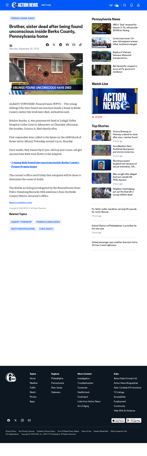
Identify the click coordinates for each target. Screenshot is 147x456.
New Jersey (56, 388)
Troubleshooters (85, 383)
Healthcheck (83, 392)
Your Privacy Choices (26, 431)
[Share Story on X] (54, 44)
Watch (33, 392)
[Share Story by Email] (73, 44)
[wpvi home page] (11, 377)
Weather (34, 383)
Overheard (83, 397)
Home (32, 378)
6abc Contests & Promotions (127, 388)
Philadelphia (57, 378)
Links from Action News (89, 401)
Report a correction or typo (20, 202)
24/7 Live (46, 4)
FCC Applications (12, 434)
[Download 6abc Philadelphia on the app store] (118, 420)
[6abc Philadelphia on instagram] (22, 420)
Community (119, 406)
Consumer (82, 388)
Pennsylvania (57, 383)
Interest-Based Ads (101, 431)
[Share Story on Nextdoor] (67, 44)
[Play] (115, 101)
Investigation (84, 378)
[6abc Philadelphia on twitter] (15, 420)
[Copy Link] (80, 44)
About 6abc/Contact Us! (125, 378)
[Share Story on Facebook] (47, 44)
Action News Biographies (126, 383)
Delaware (55, 392)
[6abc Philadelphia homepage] (24, 5)
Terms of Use (86, 431)
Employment (120, 401)
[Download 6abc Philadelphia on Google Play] (133, 420)
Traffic (33, 388)
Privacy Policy (11, 431)
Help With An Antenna (124, 411)
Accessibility (120, 397)
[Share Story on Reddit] (60, 44)
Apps (32, 401)
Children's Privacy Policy (46, 431)
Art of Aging (83, 406)
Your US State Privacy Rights (68, 431)
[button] (7, 5)
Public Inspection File (119, 431)
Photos (33, 397)
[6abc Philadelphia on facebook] (8, 420)
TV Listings (119, 392)
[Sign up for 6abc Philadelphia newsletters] (29, 420)
